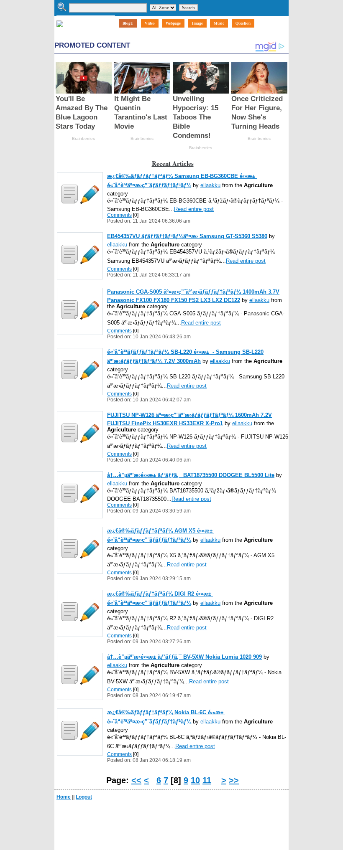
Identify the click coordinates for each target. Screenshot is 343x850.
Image (197, 23)
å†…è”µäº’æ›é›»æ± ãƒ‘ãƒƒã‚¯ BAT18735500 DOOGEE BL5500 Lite (190, 475)
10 (195, 780)
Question (243, 23)
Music (219, 23)
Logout (84, 797)
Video (150, 23)
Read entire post (194, 209)
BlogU (128, 23)
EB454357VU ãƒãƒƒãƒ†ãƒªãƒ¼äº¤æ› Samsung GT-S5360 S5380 (187, 236)
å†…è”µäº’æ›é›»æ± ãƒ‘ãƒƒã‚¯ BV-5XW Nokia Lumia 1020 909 (184, 657)
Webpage (173, 23)
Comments (119, 215)
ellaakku (210, 185)
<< (136, 780)
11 (206, 780)
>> (234, 780)
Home (63, 797)
